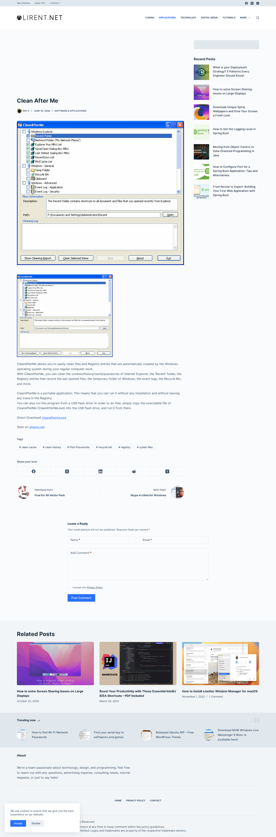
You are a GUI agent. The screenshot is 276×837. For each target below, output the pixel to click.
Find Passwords (78, 447)
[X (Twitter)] (252, 3)
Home (118, 800)
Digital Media (209, 17)
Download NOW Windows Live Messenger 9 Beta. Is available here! (238, 734)
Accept (18, 823)
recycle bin (104, 447)
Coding (149, 17)
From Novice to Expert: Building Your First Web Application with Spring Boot (234, 191)
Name (75, 540)
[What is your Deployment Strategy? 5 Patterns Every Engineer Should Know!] (201, 72)
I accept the (87, 587)
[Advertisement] (100, 68)
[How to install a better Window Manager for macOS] (220, 663)
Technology (188, 17)
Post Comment (81, 598)
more (243, 17)
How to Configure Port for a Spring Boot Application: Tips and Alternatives (235, 171)
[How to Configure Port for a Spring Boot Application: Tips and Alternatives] (201, 171)
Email (147, 540)
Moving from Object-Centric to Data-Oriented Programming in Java (233, 151)
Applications (167, 17)
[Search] (257, 17)
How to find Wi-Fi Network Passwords (50, 735)
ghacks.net (37, 427)
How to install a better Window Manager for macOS (220, 691)
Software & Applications (70, 110)
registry (124, 447)
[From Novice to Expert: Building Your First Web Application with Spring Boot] (201, 191)
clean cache (27, 447)
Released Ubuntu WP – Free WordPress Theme (175, 735)
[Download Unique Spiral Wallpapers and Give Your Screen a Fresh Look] (201, 112)
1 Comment (216, 696)
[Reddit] (134, 471)
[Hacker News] (167, 471)
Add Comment (80, 553)
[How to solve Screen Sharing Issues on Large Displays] (201, 92)
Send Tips (40, 3)
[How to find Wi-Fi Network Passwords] (22, 735)
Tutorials (228, 17)
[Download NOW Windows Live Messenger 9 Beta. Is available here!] (208, 735)
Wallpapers (23, 3)
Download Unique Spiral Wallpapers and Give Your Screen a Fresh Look (235, 111)
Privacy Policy (95, 587)
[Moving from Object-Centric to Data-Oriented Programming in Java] (201, 152)
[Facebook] (246, 3)
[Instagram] (257, 3)
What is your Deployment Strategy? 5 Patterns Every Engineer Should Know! (231, 72)
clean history (52, 447)
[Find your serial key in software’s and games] (84, 735)
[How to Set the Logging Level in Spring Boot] (201, 132)
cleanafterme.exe (54, 417)
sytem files (145, 447)
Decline (36, 823)
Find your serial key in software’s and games (109, 735)
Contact (55, 3)
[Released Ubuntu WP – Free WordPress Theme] (146, 735)
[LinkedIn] (100, 471)
